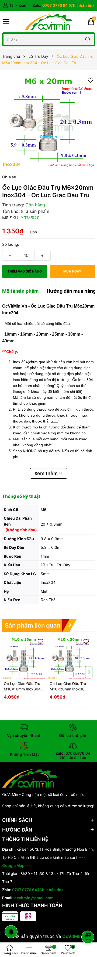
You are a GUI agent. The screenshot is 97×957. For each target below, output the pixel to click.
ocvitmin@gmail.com (34, 897)
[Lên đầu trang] (88, 922)
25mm (58, 334)
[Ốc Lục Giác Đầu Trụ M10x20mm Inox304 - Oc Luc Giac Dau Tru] (69, 658)
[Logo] (48, 21)
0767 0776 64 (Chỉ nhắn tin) (37, 889)
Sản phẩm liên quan (32, 625)
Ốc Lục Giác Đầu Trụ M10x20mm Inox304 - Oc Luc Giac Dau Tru (69, 686)
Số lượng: (10, 244)
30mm (74, 334)
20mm (42, 334)
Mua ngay (72, 271)
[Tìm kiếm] (88, 39)
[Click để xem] (48, 122)
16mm (26, 334)
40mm (8, 341)
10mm (10, 334)
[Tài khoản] (14, 5)
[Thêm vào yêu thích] (90, 79)
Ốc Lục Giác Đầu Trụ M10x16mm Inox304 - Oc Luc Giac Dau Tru (23, 686)
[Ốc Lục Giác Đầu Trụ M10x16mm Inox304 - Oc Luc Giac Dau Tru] (23, 658)
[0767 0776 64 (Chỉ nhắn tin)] (63, 5)
